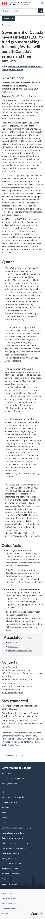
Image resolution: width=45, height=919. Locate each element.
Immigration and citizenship (13, 797)
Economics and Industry (13, 735)
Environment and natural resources (16, 828)
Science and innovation (11, 863)
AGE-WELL (13, 646)
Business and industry (22, 741)
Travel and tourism (9, 802)
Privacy (5, 914)
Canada (6, 741)
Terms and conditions (11, 908)
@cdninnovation (31, 723)
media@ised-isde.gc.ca (12, 692)
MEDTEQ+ (12, 642)
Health (4, 817)
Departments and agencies (13, 778)
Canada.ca (6, 25)
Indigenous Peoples (10, 868)
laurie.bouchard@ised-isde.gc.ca (17, 679)
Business (5, 807)
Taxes (4, 823)
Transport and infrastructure (14, 848)
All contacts (6, 773)
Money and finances (10, 858)
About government (9, 783)
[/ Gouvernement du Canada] (17, 3)
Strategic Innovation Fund (20, 650)
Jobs (3, 792)
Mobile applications (10, 898)
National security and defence (14, 833)
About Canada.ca (9, 903)
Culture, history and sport (12, 838)
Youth (4, 879)
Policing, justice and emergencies (15, 843)
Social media (7, 893)
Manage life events (9, 884)
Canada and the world (11, 853)
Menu (7, 18)
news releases (16, 745)
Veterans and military (10, 874)
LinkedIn (6, 726)
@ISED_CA (14, 720)
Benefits (5, 812)
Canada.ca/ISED (9, 709)
